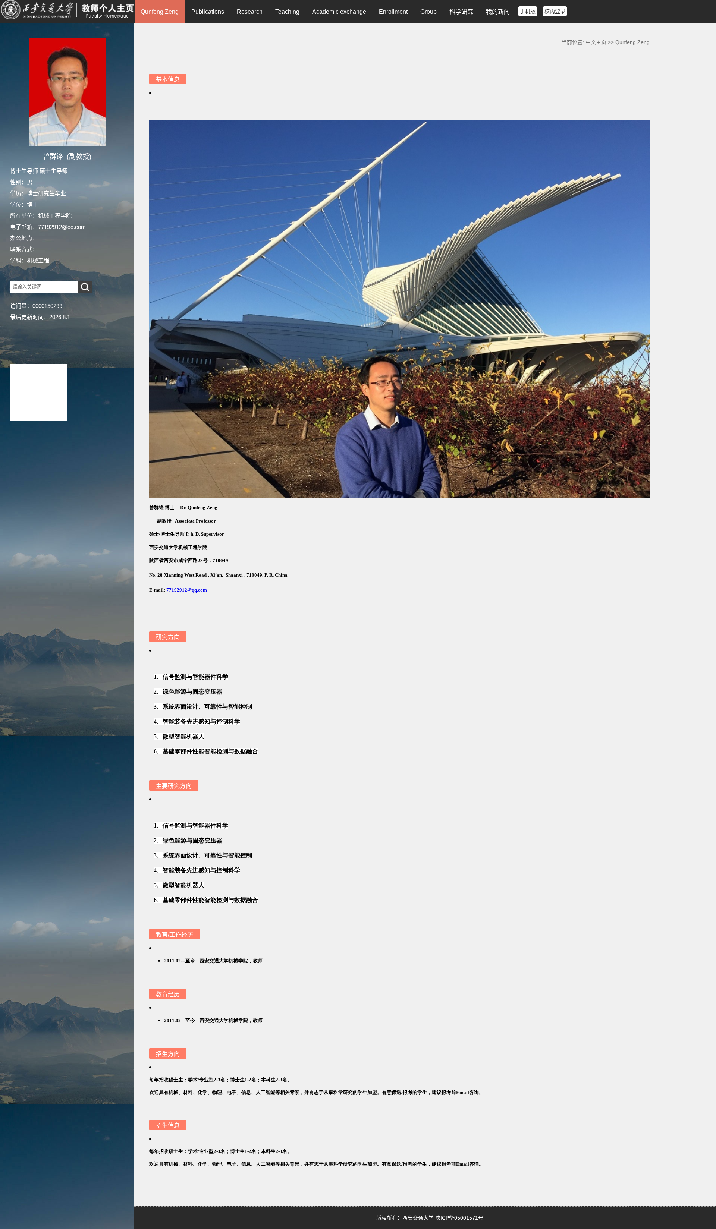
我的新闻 (498, 12)
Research (250, 12)
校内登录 (554, 11)
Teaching (287, 12)
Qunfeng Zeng (160, 12)
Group (428, 12)
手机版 (528, 11)
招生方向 (168, 1054)
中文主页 (595, 42)
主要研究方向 (174, 786)
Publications (207, 12)
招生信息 (168, 1125)
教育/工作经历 (174, 935)
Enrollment (393, 12)
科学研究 (461, 12)
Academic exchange (339, 12)
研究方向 (168, 637)
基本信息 (168, 79)
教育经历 (168, 994)
